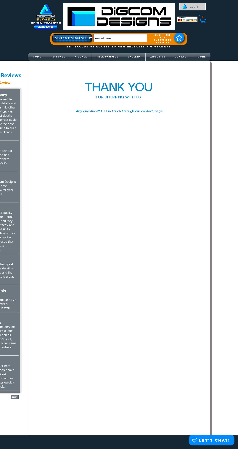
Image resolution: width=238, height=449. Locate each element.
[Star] (179, 38)
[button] (203, 19)
